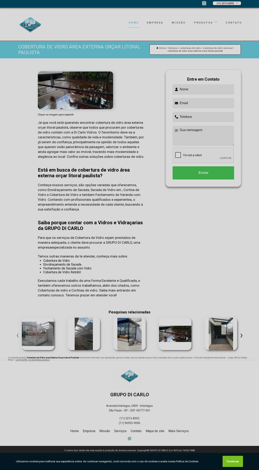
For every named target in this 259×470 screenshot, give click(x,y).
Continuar (233, 461)
